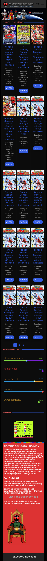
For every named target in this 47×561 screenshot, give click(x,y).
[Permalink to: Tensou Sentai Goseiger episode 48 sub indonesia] (9, 179)
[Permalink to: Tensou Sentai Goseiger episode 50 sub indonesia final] (23, 106)
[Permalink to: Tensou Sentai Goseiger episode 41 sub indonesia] (23, 295)
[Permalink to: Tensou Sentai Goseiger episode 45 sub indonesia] (9, 237)
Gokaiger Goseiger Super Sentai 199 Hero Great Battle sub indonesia (9, 128)
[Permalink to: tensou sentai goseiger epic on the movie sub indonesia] (9, 34)
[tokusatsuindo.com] (18, 4)
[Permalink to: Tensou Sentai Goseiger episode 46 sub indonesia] (38, 179)
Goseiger (9, 69)
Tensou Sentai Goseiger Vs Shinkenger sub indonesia (39, 55)
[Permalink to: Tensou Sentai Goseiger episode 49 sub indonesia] (38, 106)
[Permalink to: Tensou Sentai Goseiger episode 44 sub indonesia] (23, 237)
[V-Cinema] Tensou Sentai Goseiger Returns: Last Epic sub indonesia (23, 57)
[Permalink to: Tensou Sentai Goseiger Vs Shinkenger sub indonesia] (38, 34)
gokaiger (9, 143)
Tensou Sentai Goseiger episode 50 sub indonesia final (23, 126)
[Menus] (42, 4)
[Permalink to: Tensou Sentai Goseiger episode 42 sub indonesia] (9, 295)
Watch (9, 88)
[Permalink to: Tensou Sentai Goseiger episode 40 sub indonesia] (38, 295)
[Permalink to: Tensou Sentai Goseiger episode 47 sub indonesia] (23, 179)
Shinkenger (37, 76)
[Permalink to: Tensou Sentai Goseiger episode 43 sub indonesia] (38, 237)
